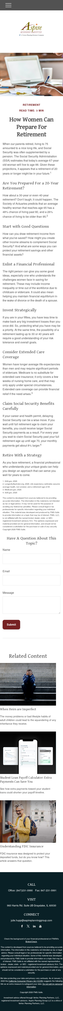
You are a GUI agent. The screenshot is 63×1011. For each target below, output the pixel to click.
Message (8, 593)
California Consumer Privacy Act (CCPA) (26, 980)
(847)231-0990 (24, 890)
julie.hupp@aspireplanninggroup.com (31, 920)
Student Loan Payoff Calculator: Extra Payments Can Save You (26, 779)
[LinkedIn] (34, 926)
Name (6, 550)
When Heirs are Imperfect (18, 709)
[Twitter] (28, 926)
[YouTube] (40, 926)
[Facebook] (22, 926)
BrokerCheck (31, 941)
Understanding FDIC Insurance (21, 846)
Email (6, 571)
